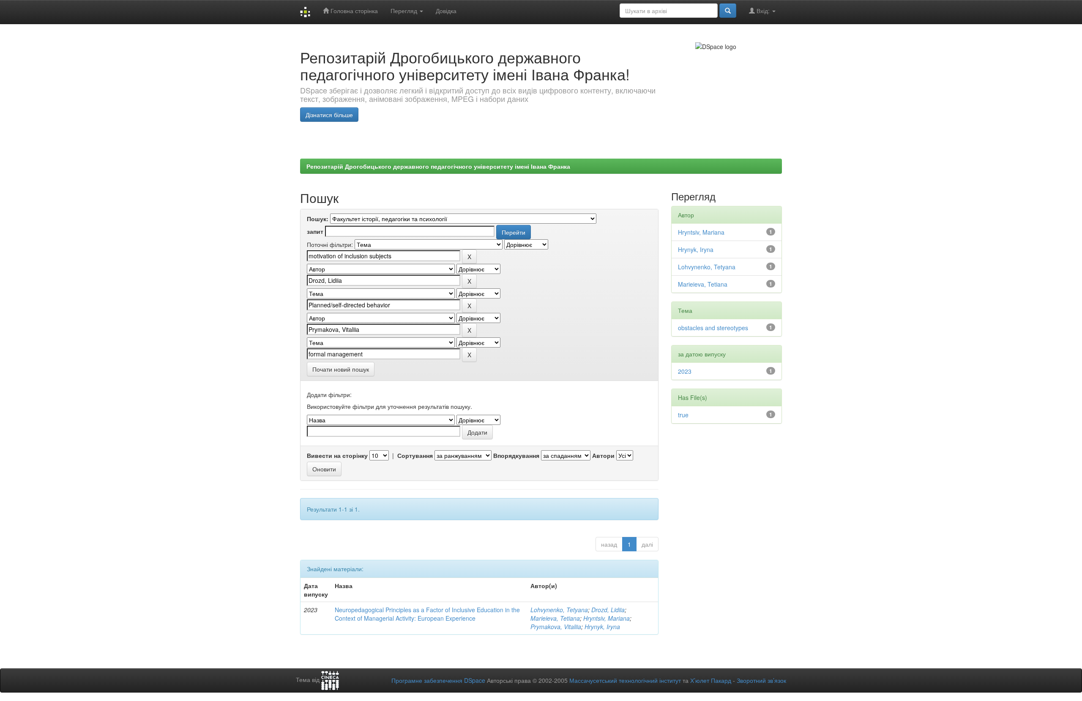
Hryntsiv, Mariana (606, 618)
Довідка (446, 10)
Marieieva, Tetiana (555, 618)
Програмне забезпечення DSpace (438, 680)
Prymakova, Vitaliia (555, 626)
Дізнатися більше (329, 114)
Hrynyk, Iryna (602, 626)
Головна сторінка (353, 10)
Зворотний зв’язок (761, 680)
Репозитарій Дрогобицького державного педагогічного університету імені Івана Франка (438, 166)
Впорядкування (516, 455)
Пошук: (317, 218)
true (683, 415)
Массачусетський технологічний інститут (625, 680)
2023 (684, 371)
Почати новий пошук (340, 369)
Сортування (415, 455)
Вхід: (763, 10)
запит (315, 231)
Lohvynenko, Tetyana (559, 609)
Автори (603, 455)
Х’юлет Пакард (710, 680)
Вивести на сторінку (337, 455)
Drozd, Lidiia (608, 609)
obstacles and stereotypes (713, 327)
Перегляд (405, 10)
